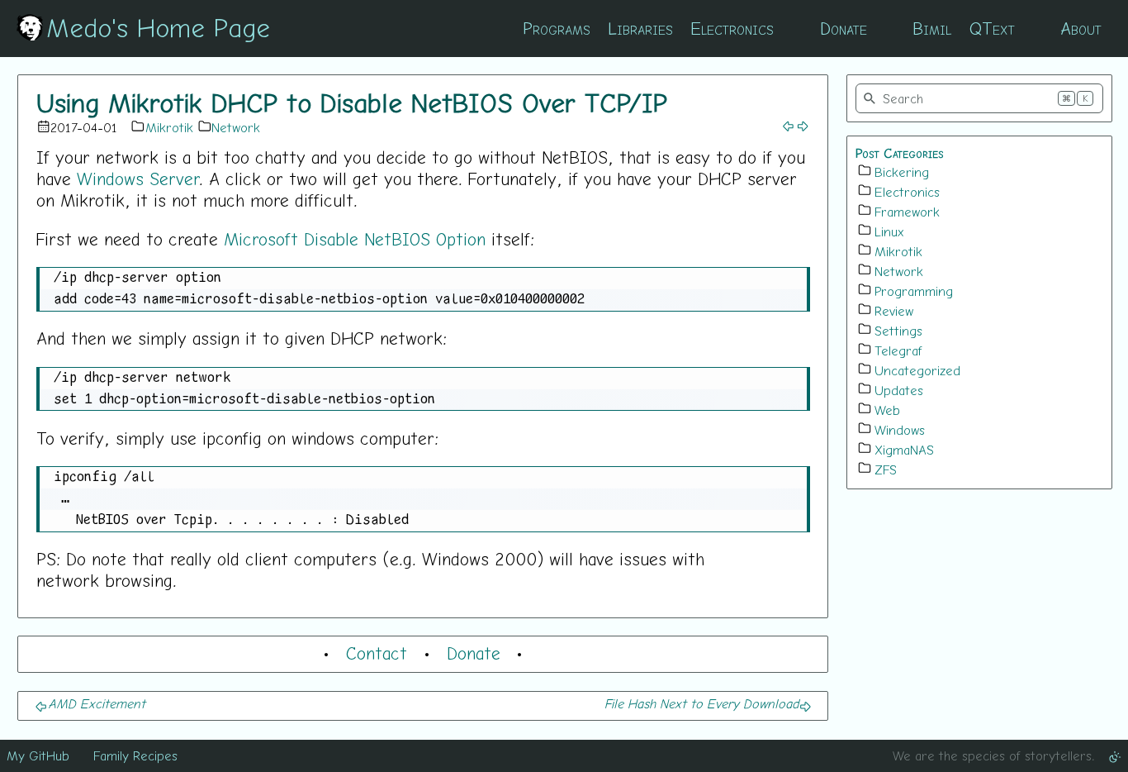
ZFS (885, 469)
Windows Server (138, 178)
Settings (898, 330)
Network (235, 127)
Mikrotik (169, 127)
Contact (376, 653)
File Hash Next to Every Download (701, 703)
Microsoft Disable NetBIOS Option (355, 239)
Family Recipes (135, 755)
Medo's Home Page (158, 27)
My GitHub (38, 755)
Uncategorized (917, 370)
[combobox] (979, 98)
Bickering (901, 172)
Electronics (732, 28)
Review (893, 311)
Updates (898, 390)
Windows (899, 430)
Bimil (931, 28)
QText (992, 28)
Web (887, 410)
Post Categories (899, 153)
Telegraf (898, 350)
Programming (913, 291)
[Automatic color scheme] (1114, 755)
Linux (889, 231)
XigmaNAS (904, 449)
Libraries (640, 28)
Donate (843, 28)
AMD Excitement (96, 703)
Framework (907, 211)
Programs (556, 28)
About (1081, 28)
